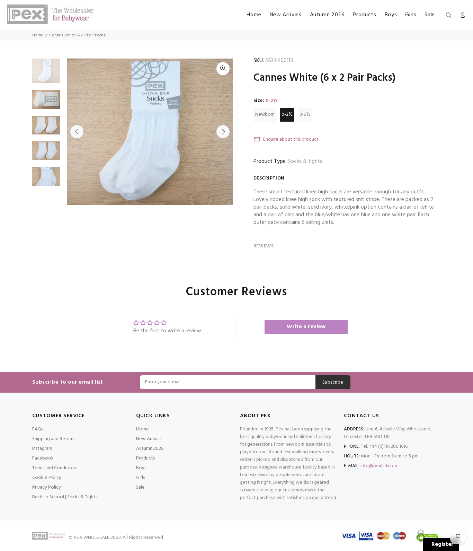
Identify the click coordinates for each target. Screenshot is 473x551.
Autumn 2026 (149, 449)
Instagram (42, 449)
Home (37, 35)
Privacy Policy (46, 487)
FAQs (37, 429)
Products (145, 458)
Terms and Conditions (54, 468)
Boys (141, 468)
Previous (76, 131)
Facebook (43, 458)
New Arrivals (148, 439)
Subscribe (332, 382)
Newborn (265, 115)
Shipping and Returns (53, 439)
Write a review (306, 326)
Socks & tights (305, 161)
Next (223, 131)
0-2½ (287, 115)
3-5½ (305, 115)
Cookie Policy (46, 478)
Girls (140, 478)
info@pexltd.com (378, 466)
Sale (140, 487)
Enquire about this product (291, 139)
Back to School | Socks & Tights (64, 497)
